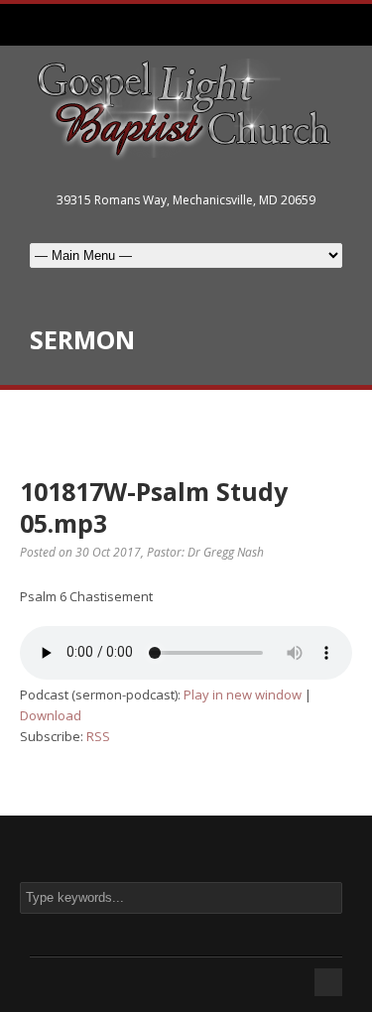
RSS (98, 736)
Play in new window (243, 694)
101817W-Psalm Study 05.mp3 (154, 507)
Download (50, 715)
